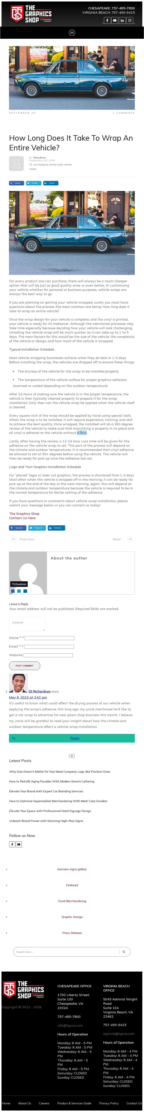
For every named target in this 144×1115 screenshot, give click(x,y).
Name (16, 638)
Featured (72, 885)
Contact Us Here (22, 518)
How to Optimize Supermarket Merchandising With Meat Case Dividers (58, 801)
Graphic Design (72, 917)
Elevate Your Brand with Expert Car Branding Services (46, 791)
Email (16, 646)
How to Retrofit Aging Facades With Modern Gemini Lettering (51, 781)
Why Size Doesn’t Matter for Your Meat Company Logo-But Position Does (59, 771)
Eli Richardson (40, 691)
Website (15, 655)
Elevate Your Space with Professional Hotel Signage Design (50, 811)
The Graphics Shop (24, 513)
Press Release (72, 933)
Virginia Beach (96, 12)
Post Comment (25, 665)
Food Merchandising (72, 901)
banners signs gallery (72, 869)
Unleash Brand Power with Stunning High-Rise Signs (46, 821)
